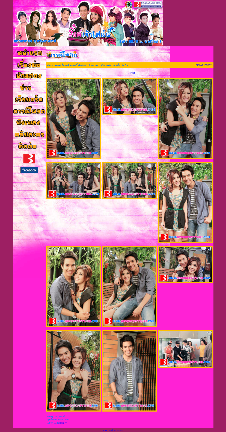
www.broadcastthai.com (113, 430)
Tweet (131, 72)
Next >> (63, 423)
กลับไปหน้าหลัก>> (204, 65)
